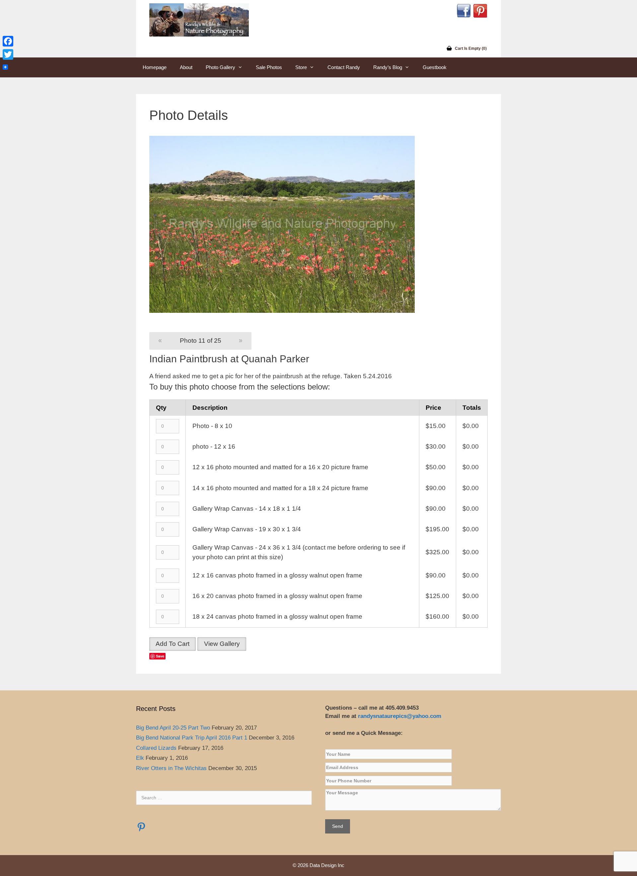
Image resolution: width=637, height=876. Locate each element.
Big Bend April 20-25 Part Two (173, 728)
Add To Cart (172, 643)
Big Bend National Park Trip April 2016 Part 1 (191, 738)
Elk (140, 758)
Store (301, 67)
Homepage (155, 67)
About (186, 67)
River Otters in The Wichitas (171, 768)
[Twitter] (8, 54)
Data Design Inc (327, 865)
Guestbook (435, 67)
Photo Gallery (220, 67)
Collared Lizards (156, 748)
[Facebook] (8, 41)
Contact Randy (343, 67)
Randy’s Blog (387, 67)
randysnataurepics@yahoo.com (400, 716)
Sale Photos (269, 67)
